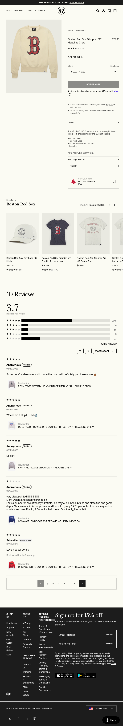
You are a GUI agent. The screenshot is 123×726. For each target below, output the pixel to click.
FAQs (25, 687)
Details (71, 122)
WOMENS (18, 10)
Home (70, 30)
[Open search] (97, 10)
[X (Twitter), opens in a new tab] (9, 719)
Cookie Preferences (45, 689)
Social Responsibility (46, 646)
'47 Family (72, 166)
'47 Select (40, 10)
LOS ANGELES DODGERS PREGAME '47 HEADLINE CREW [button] (49, 521)
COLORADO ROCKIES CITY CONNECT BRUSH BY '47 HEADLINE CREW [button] (56, 426)
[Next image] (36, 233)
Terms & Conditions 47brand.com (46, 629)
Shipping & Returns (76, 159)
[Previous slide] (109, 205)
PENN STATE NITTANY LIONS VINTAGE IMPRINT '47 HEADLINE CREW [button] (54, 386)
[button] (73, 48)
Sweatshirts (80, 30)
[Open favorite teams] (109, 11)
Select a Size (93, 84)
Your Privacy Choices (43, 655)
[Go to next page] (82, 583)
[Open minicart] (115, 10)
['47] (61, 11)
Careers (27, 639)
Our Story (25, 634)
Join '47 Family (77, 2)
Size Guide (114, 66)
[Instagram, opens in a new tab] (34, 719)
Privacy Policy (42, 638)
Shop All (92, 205)
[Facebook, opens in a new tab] (18, 719)
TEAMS (29, 10)
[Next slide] (115, 205)
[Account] (103, 10)
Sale (8, 654)
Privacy (60, 666)
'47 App (26, 623)
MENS (9, 10)
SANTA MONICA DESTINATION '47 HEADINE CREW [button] (45, 467)
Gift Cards (9, 641)
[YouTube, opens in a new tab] (26, 719)
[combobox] (93, 72)
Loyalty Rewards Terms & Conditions (44, 667)
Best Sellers (9, 649)
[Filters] (88, 351)
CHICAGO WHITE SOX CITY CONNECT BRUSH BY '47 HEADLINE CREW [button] (56, 566)
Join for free (75, 107)
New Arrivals (10, 634)
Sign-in (109, 104)
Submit (109, 634)
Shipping (27, 672)
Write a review (109, 344)
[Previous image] (9, 233)
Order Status (26, 693)
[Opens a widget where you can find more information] (111, 720)
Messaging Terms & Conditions (44, 679)
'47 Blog (27, 627)
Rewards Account (27, 646)
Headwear (11, 623)
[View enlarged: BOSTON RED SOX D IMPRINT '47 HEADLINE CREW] (34, 56)
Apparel (10, 627)
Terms (113, 663)
